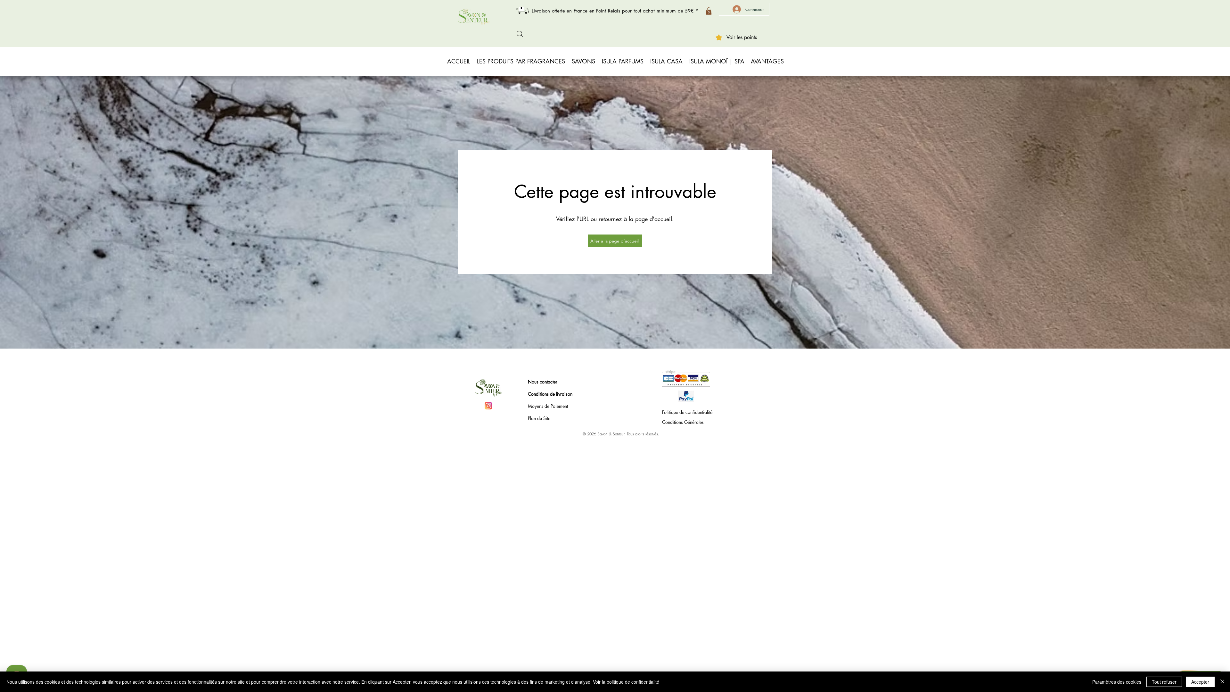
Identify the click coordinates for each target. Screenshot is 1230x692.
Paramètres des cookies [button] (1116, 682)
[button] (709, 11)
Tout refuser (1164, 682)
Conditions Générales (683, 422)
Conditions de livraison (550, 394)
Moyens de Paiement (548, 406)
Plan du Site (539, 418)
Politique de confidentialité (687, 412)
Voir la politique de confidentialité (626, 682)
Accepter (1200, 682)
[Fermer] (1222, 682)
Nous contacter (542, 382)
